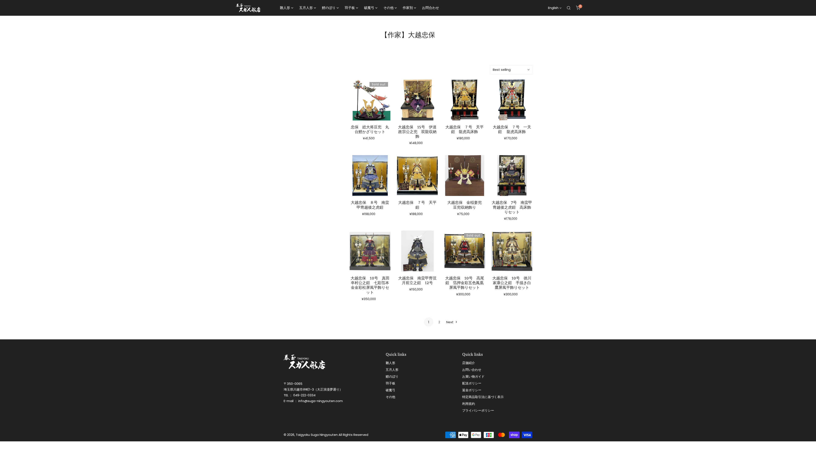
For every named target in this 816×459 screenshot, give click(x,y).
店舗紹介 (468, 363)
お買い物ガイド (473, 376)
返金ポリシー (471, 390)
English (553, 8)
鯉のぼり (392, 376)
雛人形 (390, 363)
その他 (390, 397)
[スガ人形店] (248, 8)
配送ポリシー (471, 383)
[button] (578, 8)
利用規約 (468, 403)
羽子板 (390, 383)
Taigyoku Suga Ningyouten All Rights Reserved (332, 434)
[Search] (568, 8)
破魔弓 (390, 390)
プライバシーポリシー (478, 410)
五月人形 (392, 369)
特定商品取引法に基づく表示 (483, 397)
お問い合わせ (471, 369)
